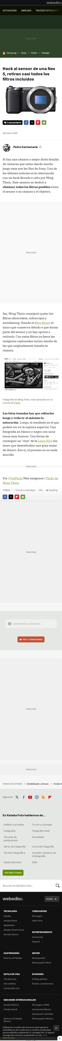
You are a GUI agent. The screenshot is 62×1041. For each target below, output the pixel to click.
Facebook (26, 122)
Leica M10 (45, 441)
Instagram (36, 796)
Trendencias (10, 978)
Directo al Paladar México (13, 1020)
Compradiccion (12, 988)
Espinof (36, 941)
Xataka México (11, 1004)
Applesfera (9, 925)
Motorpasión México (42, 1018)
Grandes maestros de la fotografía (44, 854)
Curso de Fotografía (43, 846)
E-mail (44, 122)
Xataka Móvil (10, 920)
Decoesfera (10, 983)
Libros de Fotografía (14, 846)
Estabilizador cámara (38, 783)
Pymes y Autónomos (42, 983)
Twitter (32, 122)
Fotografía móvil (41, 830)
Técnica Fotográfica (14, 852)
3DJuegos (37, 915)
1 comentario (14, 122)
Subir (49, 898)
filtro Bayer (42, 323)
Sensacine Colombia (42, 1013)
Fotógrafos (10, 830)
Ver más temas (13, 872)
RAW (34, 862)
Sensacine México (41, 1009)
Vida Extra (37, 920)
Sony (23, 52)
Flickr (17, 402)
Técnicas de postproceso (11, 838)
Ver (33, 639)
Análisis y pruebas (14, 824)
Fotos (34, 52)
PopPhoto (16, 478)
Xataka (7, 915)
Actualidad (38, 837)
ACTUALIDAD (10, 10)
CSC (40, 490)
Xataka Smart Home (14, 929)
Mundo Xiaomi (11, 934)
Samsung (11, 52)
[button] (27, 147)
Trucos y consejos (25, 490)
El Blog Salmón (39, 978)
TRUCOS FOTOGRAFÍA (47, 10)
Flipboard (38, 122)
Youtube (30, 796)
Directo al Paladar (13, 957)
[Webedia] (54, 3)
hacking (53, 490)
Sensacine (37, 936)
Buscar (58, 886)
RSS (43, 796)
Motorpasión (38, 957)
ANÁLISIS (26, 10)
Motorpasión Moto (41, 962)
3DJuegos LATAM (40, 1004)
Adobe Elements (13, 862)
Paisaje (45, 52)
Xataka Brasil (10, 1009)
